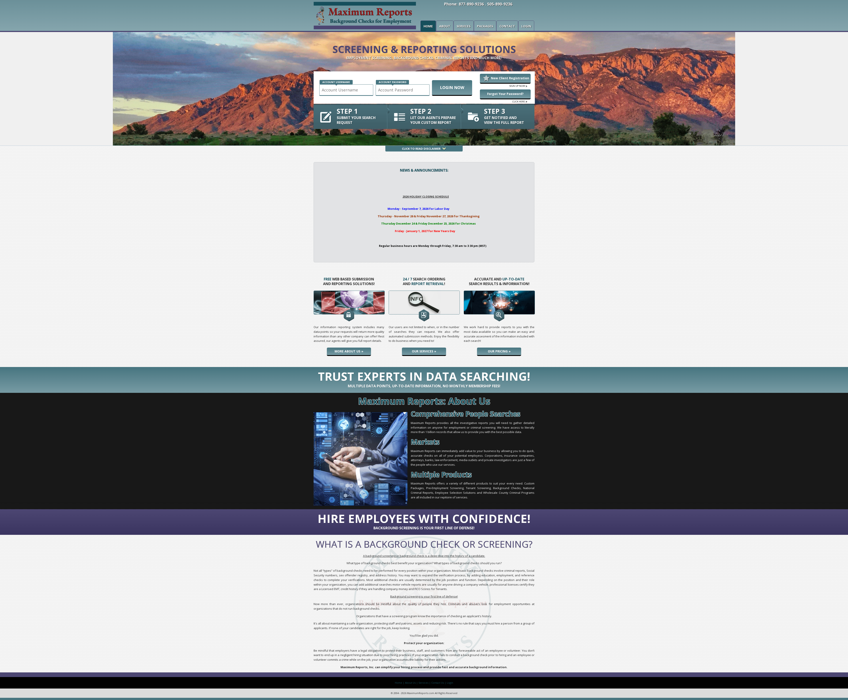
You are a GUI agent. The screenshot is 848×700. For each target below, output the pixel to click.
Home (428, 26)
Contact (507, 26)
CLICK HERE (519, 101)
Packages (485, 26)
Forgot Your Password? (505, 94)
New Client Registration (510, 78)
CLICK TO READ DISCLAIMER (421, 149)
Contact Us (437, 682)
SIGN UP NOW (517, 85)
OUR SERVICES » (424, 351)
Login (526, 26)
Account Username (336, 82)
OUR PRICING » (499, 351)
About (444, 26)
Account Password (392, 82)
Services (464, 26)
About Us (410, 682)
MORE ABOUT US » (349, 351)
